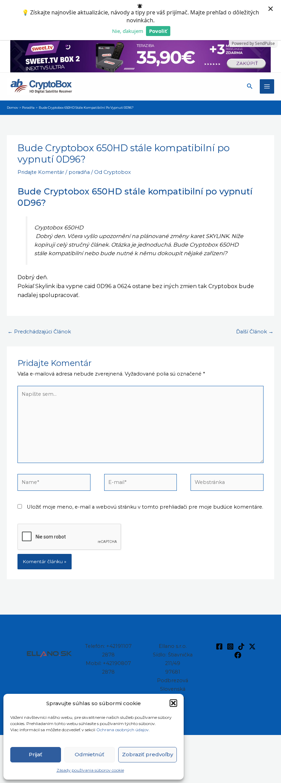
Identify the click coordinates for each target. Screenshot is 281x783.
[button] (173, 703)
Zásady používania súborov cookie (90, 770)
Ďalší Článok (254, 332)
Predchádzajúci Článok (39, 332)
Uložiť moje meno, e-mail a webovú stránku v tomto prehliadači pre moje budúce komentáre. (145, 507)
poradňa (79, 172)
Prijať (35, 754)
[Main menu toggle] (267, 86)
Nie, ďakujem (127, 30)
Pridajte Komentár (40, 172)
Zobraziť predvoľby (147, 754)
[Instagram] (230, 646)
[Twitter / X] (252, 646)
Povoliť (158, 30)
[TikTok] (241, 646)
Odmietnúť (89, 754)
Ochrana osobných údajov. (123, 729)
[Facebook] (219, 646)
